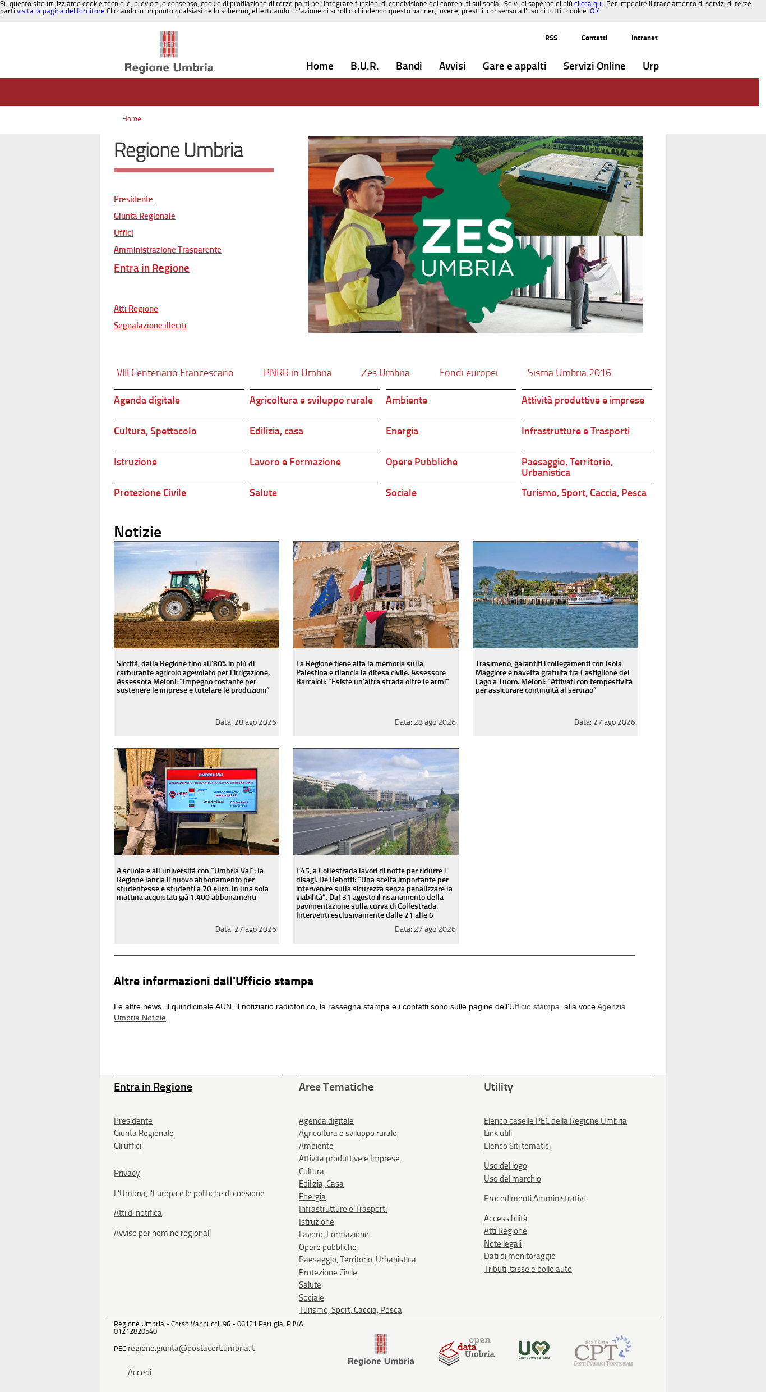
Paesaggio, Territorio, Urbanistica (567, 467)
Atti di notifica (138, 1213)
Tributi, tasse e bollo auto (528, 1269)
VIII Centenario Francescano (175, 373)
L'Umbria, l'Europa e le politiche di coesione (189, 1193)
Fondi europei (469, 373)
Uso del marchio (512, 1179)
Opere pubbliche (328, 1247)
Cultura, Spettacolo (155, 431)
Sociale (401, 493)
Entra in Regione (152, 268)
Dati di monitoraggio (520, 1256)
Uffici (123, 233)
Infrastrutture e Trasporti (576, 431)
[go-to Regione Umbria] (169, 36)
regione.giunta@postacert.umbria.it (191, 1348)
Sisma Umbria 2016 (569, 373)
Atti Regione (136, 309)
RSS (551, 38)
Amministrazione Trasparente (168, 250)
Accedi (139, 1372)
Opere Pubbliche (422, 462)
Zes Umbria (386, 373)
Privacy (127, 1173)
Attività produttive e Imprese (349, 1158)
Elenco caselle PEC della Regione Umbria (555, 1121)
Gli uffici (127, 1146)
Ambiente (406, 400)
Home (131, 119)
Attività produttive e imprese (583, 400)
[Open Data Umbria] (466, 1349)
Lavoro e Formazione (295, 462)
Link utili (498, 1133)
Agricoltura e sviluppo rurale (311, 400)
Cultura (311, 1171)
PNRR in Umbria (298, 373)
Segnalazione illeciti (150, 326)
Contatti (594, 38)
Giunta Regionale (145, 216)
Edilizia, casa (276, 431)
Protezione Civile (150, 493)
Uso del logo (505, 1166)
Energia (402, 431)
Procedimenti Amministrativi (534, 1198)
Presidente (133, 199)
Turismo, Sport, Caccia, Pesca (584, 493)
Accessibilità (506, 1219)
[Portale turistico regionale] (534, 1349)
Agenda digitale (147, 400)
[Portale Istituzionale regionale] (381, 1349)
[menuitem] (320, 66)
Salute (263, 493)
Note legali (503, 1244)
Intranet (644, 38)
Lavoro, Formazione (334, 1234)
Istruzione (135, 462)
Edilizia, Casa (321, 1184)
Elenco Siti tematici (517, 1146)
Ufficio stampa (534, 1006)
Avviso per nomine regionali (162, 1233)
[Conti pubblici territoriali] (603, 1349)
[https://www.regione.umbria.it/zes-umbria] (475, 234)
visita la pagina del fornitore (61, 11)
